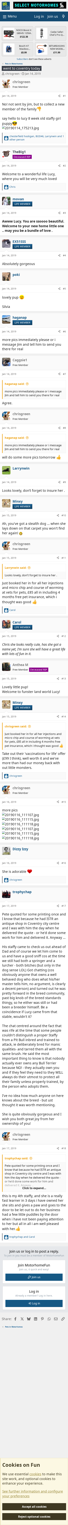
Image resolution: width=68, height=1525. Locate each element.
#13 (64, 678)
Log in (36, 1303)
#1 (64, 95)
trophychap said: (16, 1158)
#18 (64, 1148)
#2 (64, 165)
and (22, 1236)
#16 (64, 863)
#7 (64, 374)
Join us (36, 1277)
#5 (64, 288)
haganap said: (15, 384)
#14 (64, 716)
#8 (64, 427)
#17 (64, 905)
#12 (64, 636)
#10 (64, 515)
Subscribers (22, 59)
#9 (64, 482)
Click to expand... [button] (34, 1188)
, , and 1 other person (36, 138)
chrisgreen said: (16, 726)
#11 (64, 557)
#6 (64, 331)
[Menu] (9, 16)
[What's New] (63, 17)
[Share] (59, 96)
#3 (64, 212)
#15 (64, 802)
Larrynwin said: (16, 568)
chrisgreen (12, 74)
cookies (35, 1474)
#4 (64, 255)
